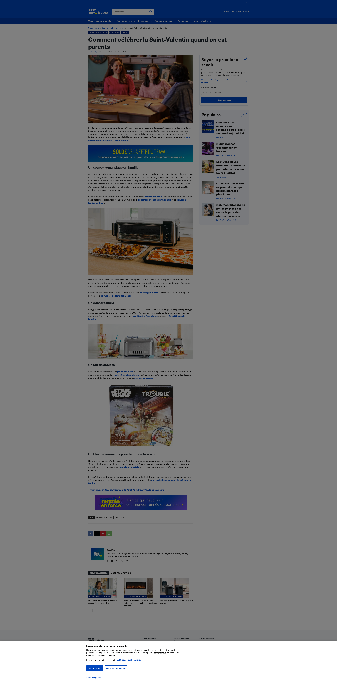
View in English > (93, 677)
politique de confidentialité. (129, 660)
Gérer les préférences (116, 668)
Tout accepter (94, 668)
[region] (168, 662)
